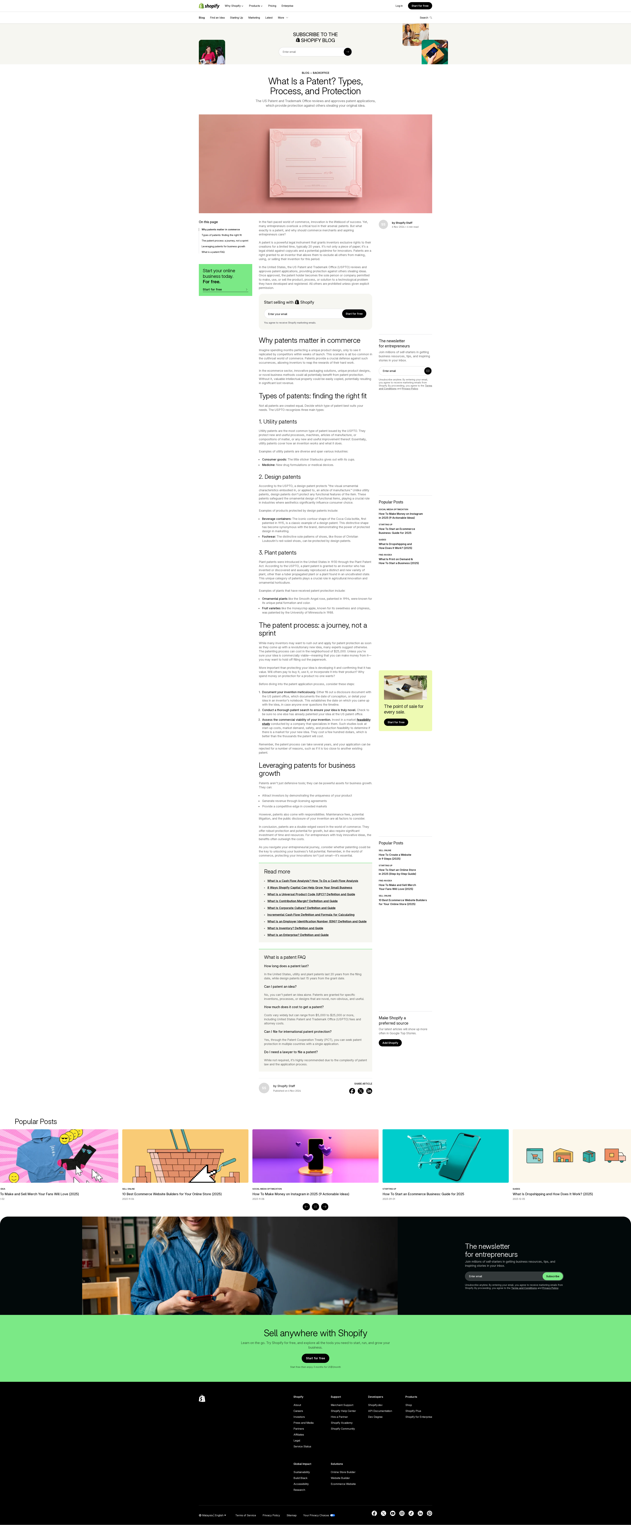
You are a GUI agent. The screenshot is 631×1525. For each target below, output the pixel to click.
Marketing (254, 17)
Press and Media (303, 1422)
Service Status (302, 1446)
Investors (299, 1416)
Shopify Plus (413, 1411)
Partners (298, 1428)
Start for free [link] (354, 313)
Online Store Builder (343, 1472)
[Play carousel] (315, 1206)
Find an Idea (217, 17)
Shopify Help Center (343, 1411)
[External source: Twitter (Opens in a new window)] (383, 1513)
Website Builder (340, 1478)
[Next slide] (324, 1206)
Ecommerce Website (343, 1484)
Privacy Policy (410, 388)
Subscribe (552, 1276)
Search (424, 17)
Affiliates (298, 1434)
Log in (399, 5)
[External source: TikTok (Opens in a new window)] (411, 1513)
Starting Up (236, 17)
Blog (202, 17)
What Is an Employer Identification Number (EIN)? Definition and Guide (317, 921)
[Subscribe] (348, 52)
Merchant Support (342, 1405)
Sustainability (301, 1472)
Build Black (300, 1478)
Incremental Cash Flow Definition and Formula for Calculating (310, 914)
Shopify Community (343, 1428)
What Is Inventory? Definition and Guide (295, 928)
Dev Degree (375, 1416)
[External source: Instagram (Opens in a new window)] (402, 1513)
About (297, 1405)
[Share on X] (361, 1091)
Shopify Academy (342, 1422)
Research (299, 1489)
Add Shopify (390, 1042)
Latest (269, 17)
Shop (408, 1405)
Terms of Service (245, 1515)
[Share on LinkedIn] (369, 1091)
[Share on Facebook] (352, 1091)
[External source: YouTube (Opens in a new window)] (392, 1513)
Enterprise (287, 5)
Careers (298, 1411)
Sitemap (292, 1515)
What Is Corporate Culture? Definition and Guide (301, 908)
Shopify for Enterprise (418, 1416)
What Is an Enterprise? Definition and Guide (298, 935)
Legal (296, 1440)
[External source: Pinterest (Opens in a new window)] (429, 1513)
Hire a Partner (339, 1416)
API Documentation (380, 1411)
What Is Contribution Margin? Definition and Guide (302, 901)
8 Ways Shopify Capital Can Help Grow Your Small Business (309, 887)
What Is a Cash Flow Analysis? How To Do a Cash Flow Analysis (312, 881)
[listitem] (315, 1164)
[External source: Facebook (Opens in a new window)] (374, 1513)
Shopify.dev (375, 1405)
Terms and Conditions (524, 1288)
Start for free (420, 5)
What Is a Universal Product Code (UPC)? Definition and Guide (311, 894)
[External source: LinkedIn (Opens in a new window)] (420, 1513)
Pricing (272, 5)
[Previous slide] (306, 1206)
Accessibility (301, 1484)
